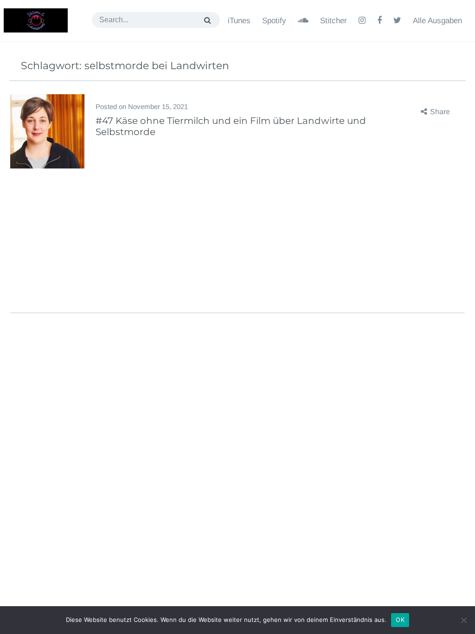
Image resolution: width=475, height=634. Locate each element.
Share (440, 112)
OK (400, 619)
